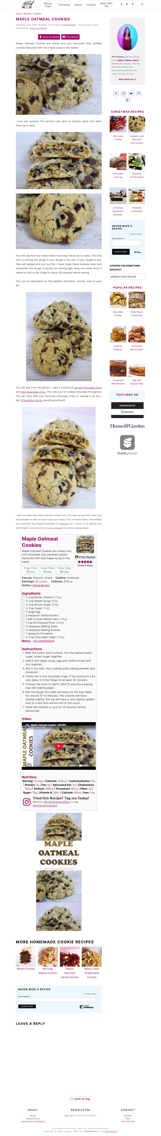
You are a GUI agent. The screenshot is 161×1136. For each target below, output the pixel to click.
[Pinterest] (138, 93)
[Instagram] (123, 93)
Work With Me (107, 5)
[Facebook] (116, 93)
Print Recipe (71, 37)
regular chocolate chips (88, 387)
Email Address (24, 996)
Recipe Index (48, 5)
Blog (128, 1118)
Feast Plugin (111, 1131)
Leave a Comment (38, 28)
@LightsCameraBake (57, 801)
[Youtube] (131, 93)
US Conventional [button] (43, 640)
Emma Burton (41, 585)
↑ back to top (80, 1099)
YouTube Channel (54, 528)
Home (18, 13)
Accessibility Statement (33, 1121)
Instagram (64, 524)
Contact (91, 4)
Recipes (27, 13)
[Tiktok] (127, 100)
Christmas (64, 4)
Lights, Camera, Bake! (128, 60)
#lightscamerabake (45, 805)
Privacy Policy (33, 1118)
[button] (79, 561)
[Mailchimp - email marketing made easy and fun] (86, 1008)
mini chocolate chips (33, 391)
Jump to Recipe (50, 37)
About (78, 4)
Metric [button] (26, 640)
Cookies (37, 13)
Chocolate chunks (32, 400)
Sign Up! (69, 1115)
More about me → (127, 79)
